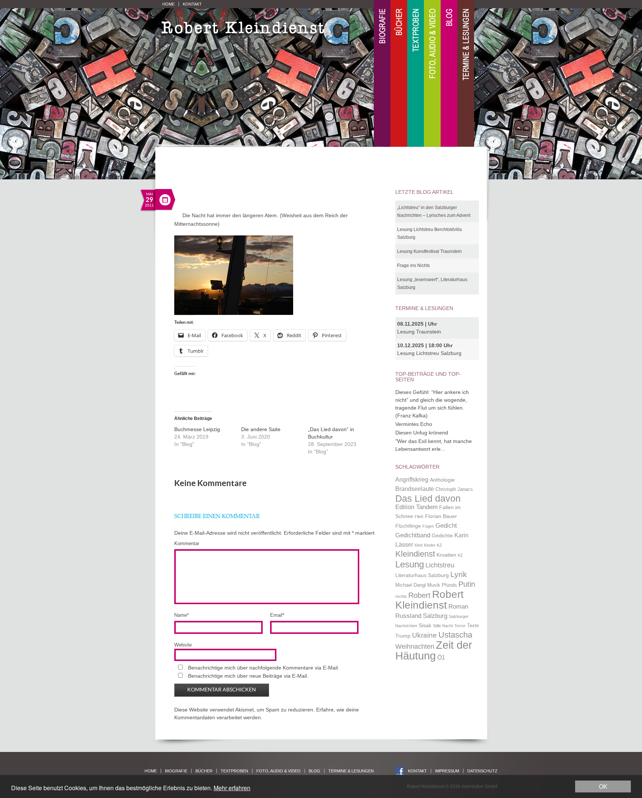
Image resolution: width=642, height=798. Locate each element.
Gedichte (442, 535)
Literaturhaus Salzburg (422, 575)
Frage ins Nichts (413, 265)
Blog (449, 73)
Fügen (428, 526)
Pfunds (449, 585)
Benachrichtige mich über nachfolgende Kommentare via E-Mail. (263, 668)
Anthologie (442, 480)
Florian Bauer (441, 516)
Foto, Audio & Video (432, 73)
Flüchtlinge (408, 526)
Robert (419, 595)
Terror (460, 625)
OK (603, 786)
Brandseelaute (414, 489)
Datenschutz (482, 771)
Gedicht (446, 525)
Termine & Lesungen (465, 73)
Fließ (419, 516)
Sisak (425, 625)
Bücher (398, 73)
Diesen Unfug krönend (421, 433)
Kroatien (446, 555)
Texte (473, 625)
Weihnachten (414, 646)
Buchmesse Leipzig (197, 429)
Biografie (382, 73)
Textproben (415, 73)
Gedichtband (412, 535)
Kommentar (186, 543)
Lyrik (458, 574)
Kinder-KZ (433, 545)
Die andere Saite (261, 429)
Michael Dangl (410, 585)
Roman (458, 606)
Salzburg (435, 615)
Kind (418, 545)
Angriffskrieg (411, 479)
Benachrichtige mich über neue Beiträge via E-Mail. (248, 676)
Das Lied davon (428, 499)
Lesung (409, 564)
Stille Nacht (443, 625)
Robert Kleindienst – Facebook (400, 771)
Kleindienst (415, 553)
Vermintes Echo (413, 424)
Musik (433, 585)
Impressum (447, 771)
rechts (401, 596)
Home (168, 4)
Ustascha (455, 634)
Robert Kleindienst (429, 600)
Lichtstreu (439, 565)
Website (183, 645)
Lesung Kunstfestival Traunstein (429, 251)
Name (181, 615)
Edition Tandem (416, 507)
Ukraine (424, 635)
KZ (460, 555)
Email (277, 615)
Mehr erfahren (232, 788)
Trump (403, 636)
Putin (466, 584)
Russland (408, 615)
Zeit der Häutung (433, 650)
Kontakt (192, 4)
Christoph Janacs (454, 489)
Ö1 (441, 657)
